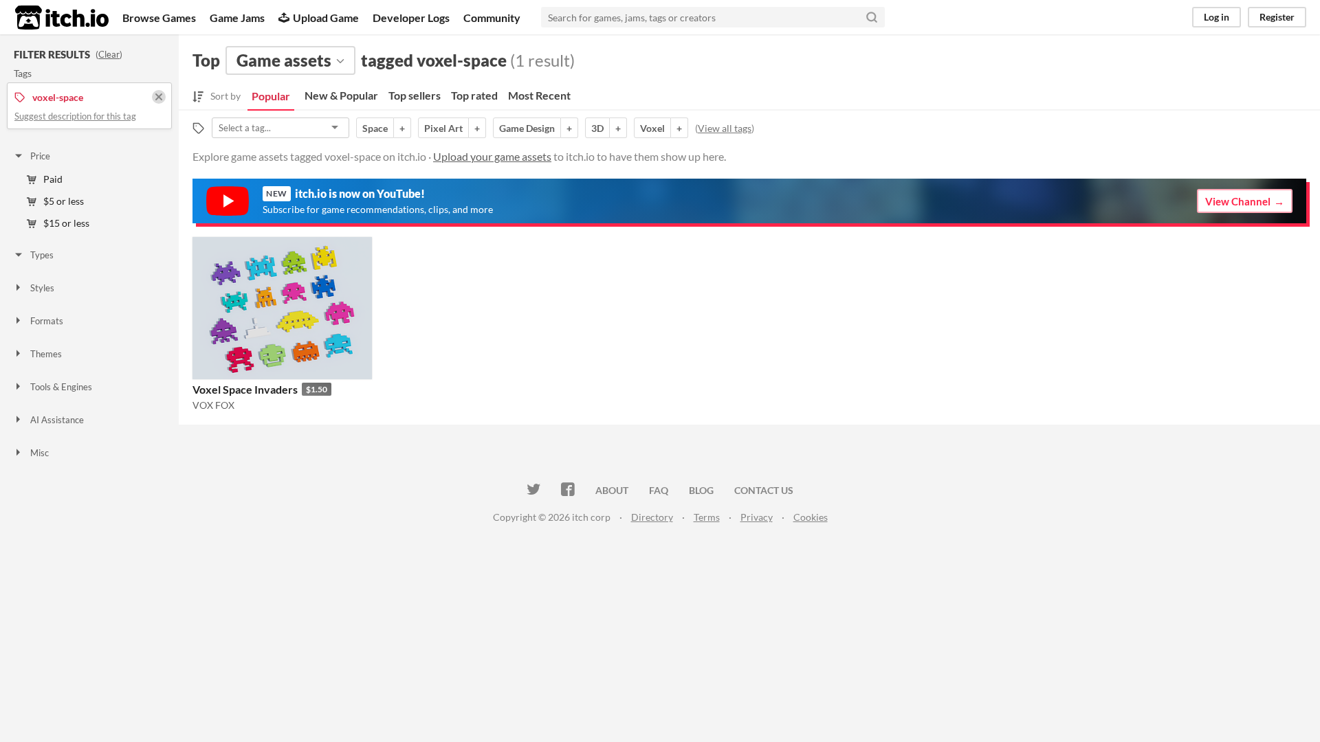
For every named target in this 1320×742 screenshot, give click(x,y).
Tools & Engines (61, 386)
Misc (39, 452)
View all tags (724, 128)
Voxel (652, 128)
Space (375, 128)
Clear (109, 54)
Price (40, 155)
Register (1277, 17)
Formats (46, 320)
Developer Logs (411, 17)
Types (42, 254)
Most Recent (539, 95)
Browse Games (159, 17)
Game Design (527, 128)
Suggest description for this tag (75, 116)
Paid (53, 179)
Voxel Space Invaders (245, 389)
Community (491, 17)
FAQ (658, 490)
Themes (46, 353)
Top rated (474, 95)
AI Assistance (57, 419)
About (611, 490)
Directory (652, 517)
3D (597, 128)
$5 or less (63, 201)
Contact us (763, 490)
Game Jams (237, 17)
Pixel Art (443, 128)
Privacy (756, 517)
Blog (701, 490)
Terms (707, 517)
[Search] (872, 17)
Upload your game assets (492, 156)
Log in (1216, 17)
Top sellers (414, 95)
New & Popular (341, 95)
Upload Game (326, 17)
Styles (42, 287)
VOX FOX (213, 405)
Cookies (810, 517)
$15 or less (66, 223)
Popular (271, 95)
